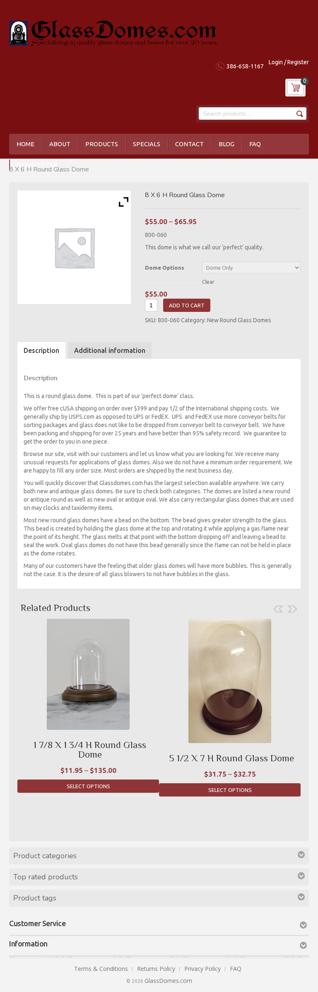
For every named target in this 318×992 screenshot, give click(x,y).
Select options (88, 786)
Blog (226, 143)
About (59, 143)
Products (101, 143)
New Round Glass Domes (239, 320)
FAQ (255, 143)
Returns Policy (156, 969)
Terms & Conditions (101, 969)
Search (299, 113)
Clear (208, 282)
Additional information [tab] (109, 350)
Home (25, 143)
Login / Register (289, 62)
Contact (189, 143)
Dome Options (164, 267)
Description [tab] (41, 350)
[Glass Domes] (113, 31)
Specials (146, 143)
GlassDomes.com (168, 981)
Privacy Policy (202, 969)
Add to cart (187, 305)
